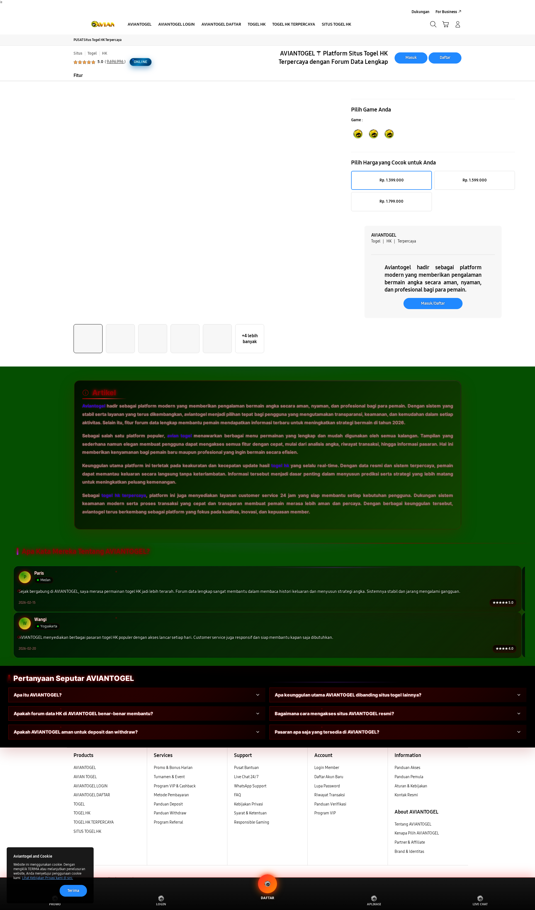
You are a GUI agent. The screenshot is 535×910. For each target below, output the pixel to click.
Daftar (445, 57)
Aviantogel (93, 406)
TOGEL (79, 804)
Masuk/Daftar (433, 303)
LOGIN (161, 904)
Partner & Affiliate (410, 842)
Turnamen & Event (169, 777)
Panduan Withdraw (170, 813)
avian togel (179, 435)
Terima (73, 890)
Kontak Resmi (406, 795)
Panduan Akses (407, 767)
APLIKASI (374, 904)
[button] (445, 24)
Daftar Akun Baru (328, 777)
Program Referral (168, 822)
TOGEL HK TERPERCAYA (94, 822)
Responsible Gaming (251, 822)
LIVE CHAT (480, 904)
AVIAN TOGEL (85, 777)
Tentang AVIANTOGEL (413, 824)
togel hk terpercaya (123, 495)
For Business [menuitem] (446, 11)
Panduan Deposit (168, 804)
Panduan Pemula (409, 777)
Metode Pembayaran (171, 795)
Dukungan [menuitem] (420, 11)
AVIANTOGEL (85, 767)
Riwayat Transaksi (329, 795)
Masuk (411, 57)
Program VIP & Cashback (175, 786)
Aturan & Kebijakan (411, 786)
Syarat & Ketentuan (250, 813)
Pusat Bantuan (246, 767)
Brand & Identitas (409, 851)
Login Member (326, 767)
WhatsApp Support (250, 786)
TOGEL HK (82, 813)
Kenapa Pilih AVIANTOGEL (417, 833)
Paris (39, 573)
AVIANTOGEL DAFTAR (92, 795)
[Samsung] (93, 24)
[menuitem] (139, 24)
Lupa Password (327, 786)
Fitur (78, 75)
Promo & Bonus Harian (173, 767)
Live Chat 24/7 (246, 777)
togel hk (280, 465)
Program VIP (325, 813)
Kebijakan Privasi (248, 804)
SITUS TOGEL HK (87, 831)
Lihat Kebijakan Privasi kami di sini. (47, 878)
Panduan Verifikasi (330, 804)
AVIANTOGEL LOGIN (91, 786)
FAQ (237, 795)
